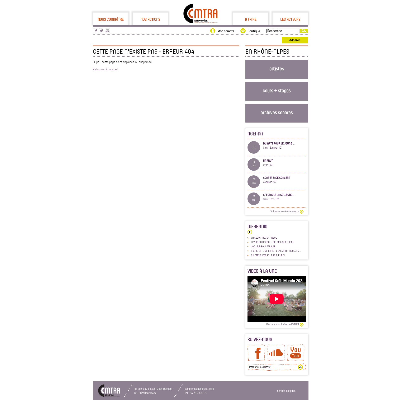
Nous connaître (111, 19)
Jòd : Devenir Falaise (263, 246)
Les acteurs (290, 19)
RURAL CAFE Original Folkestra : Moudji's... (276, 250)
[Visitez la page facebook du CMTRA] (95, 32)
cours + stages (277, 90)
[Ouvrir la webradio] (249, 232)
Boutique (254, 31)
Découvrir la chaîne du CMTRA (282, 324)
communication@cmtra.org (199, 389)
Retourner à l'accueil (105, 69)
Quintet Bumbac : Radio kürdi (268, 255)
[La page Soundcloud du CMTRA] (276, 359)
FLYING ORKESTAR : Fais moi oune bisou (272, 242)
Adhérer (294, 40)
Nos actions (150, 19)
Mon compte (225, 31)
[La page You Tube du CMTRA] (296, 359)
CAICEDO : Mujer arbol (264, 237)
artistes (276, 68)
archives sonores (277, 112)
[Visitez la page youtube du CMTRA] (107, 32)
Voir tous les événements (284, 211)
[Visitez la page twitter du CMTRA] (101, 32)
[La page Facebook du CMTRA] (256, 359)
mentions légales (286, 391)
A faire (250, 19)
